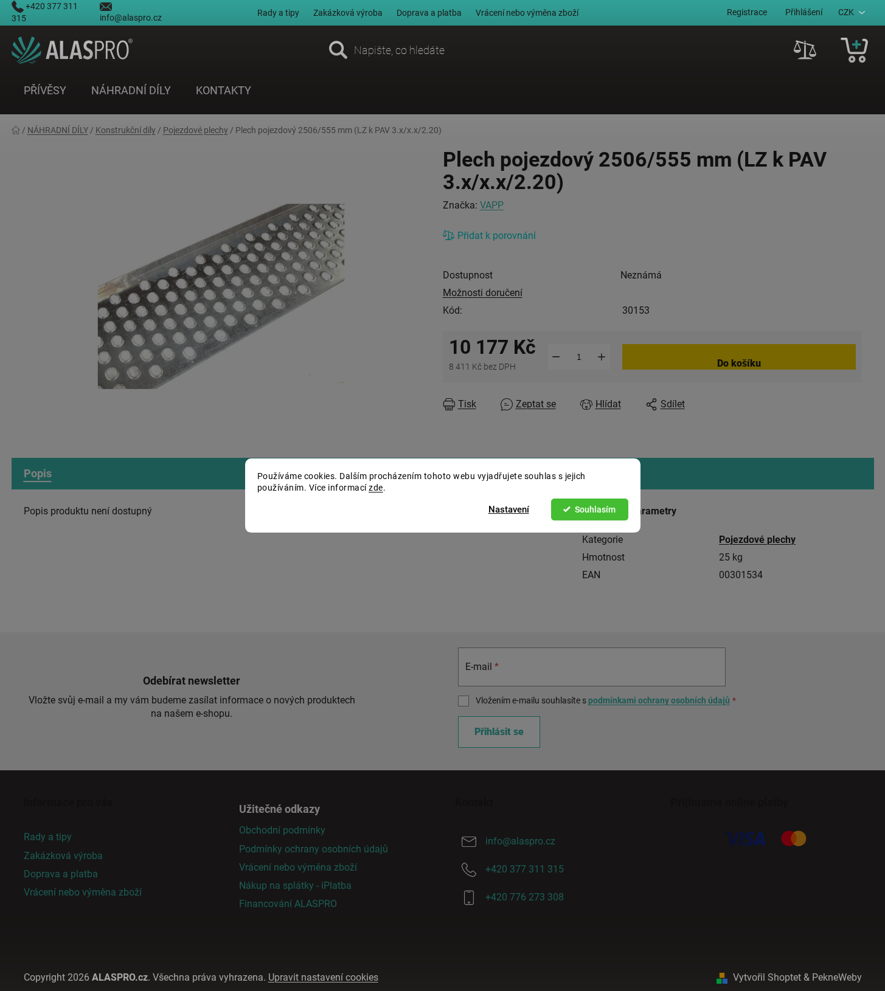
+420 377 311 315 (524, 869)
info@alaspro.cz (131, 17)
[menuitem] (45, 90)
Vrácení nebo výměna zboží (527, 13)
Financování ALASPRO (288, 904)
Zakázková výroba (348, 13)
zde (376, 487)
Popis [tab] (38, 473)
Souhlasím (595, 509)
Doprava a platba (429, 13)
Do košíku (739, 363)
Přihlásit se (499, 731)
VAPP (492, 205)
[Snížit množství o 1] (556, 357)
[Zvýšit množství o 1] (601, 357)
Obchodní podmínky (282, 830)
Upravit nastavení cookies (323, 977)
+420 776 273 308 (524, 897)
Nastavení (508, 509)
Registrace (747, 12)
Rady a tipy (278, 13)
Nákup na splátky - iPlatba (295, 885)
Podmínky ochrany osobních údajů (313, 849)
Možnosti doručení (482, 293)
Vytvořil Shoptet (767, 977)
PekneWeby (837, 977)
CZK (846, 12)
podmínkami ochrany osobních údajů (659, 700)
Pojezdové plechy (757, 539)
